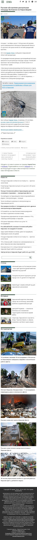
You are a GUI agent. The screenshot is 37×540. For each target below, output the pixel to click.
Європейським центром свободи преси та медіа (20, 521)
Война (4, 147)
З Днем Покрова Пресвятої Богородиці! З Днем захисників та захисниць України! (8, 156)
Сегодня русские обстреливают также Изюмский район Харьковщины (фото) (29, 156)
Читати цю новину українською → (12, 130)
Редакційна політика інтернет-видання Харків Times (18, 533)
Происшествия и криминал (13, 147)
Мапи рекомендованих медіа (22, 535)
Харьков (25, 147)
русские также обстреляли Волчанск (12, 122)
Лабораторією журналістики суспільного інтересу (22, 519)
